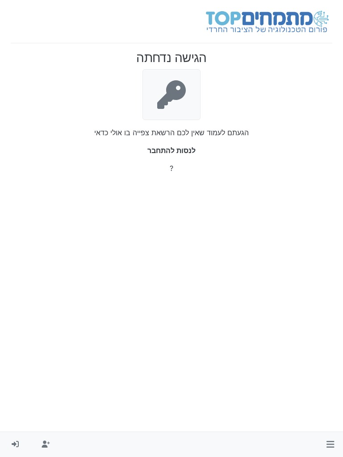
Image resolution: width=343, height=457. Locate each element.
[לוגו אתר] (267, 21)
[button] (330, 444)
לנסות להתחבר (171, 150)
